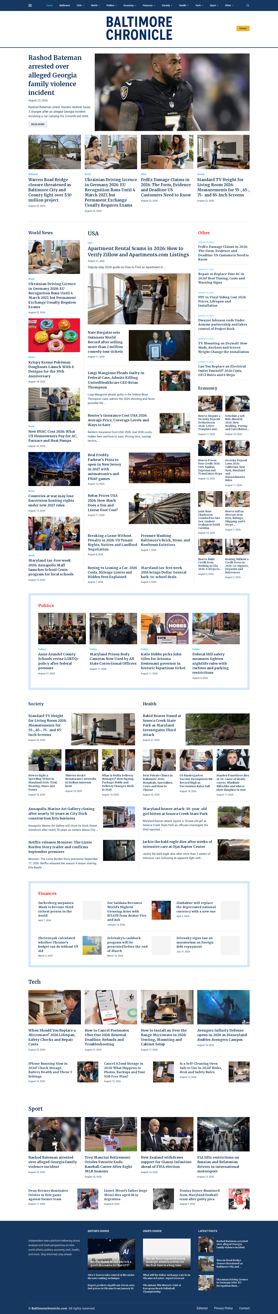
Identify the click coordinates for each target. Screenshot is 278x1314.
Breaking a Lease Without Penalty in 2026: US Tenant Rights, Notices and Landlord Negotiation (112, 542)
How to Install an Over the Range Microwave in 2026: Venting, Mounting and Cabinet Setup (164, 1037)
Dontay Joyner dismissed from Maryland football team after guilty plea (200, 1195)
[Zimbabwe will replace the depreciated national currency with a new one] (230, 910)
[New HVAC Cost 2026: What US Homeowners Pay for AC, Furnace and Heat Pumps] (54, 418)
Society (166, 5)
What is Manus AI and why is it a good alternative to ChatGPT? (111, 1263)
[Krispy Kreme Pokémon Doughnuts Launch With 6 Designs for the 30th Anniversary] (54, 351)
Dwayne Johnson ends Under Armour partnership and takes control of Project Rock (222, 324)
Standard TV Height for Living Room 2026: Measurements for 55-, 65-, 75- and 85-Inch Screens (47, 725)
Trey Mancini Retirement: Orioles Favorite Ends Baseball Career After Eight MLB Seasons (108, 1164)
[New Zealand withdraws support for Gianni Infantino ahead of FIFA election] (167, 1145)
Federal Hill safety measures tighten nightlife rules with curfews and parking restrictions (210, 663)
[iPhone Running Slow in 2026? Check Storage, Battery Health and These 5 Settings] (87, 1071)
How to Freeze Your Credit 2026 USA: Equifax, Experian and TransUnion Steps (210, 467)
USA (79, 5)
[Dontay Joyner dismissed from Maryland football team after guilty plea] (239, 1198)
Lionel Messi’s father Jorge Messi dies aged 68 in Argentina (125, 1195)
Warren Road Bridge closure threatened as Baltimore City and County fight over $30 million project (49, 189)
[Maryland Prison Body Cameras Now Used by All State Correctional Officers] (113, 642)
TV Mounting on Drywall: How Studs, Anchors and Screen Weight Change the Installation (223, 347)
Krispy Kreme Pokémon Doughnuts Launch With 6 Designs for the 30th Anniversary (51, 369)
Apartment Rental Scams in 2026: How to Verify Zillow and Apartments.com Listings (138, 251)
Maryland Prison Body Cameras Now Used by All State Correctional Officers (113, 659)
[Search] (248, 5)
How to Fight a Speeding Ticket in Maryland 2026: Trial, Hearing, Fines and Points (42, 783)
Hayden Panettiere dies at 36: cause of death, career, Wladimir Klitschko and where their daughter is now (233, 783)
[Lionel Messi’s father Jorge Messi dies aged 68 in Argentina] (163, 1198)
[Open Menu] (30, 5)
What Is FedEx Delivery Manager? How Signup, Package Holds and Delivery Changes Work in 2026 (118, 783)
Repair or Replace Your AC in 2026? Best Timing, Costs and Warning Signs (221, 278)
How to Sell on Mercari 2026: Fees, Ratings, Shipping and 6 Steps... (235, 518)
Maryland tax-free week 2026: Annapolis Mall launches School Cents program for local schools (51, 567)
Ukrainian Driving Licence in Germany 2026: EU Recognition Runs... (232, 1282)
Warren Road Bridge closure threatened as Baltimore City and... (230, 1263)
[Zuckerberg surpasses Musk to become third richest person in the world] (92, 910)
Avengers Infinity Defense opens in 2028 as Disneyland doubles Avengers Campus (222, 1035)
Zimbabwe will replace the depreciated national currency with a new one (196, 907)
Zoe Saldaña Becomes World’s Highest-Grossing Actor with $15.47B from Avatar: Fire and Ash (127, 911)
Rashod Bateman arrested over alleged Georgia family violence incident (55, 75)
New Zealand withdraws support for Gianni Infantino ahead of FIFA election (166, 1162)
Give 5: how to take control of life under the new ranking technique (111, 1277)
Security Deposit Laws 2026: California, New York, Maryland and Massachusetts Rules (236, 470)
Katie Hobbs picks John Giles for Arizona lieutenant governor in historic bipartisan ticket (163, 661)
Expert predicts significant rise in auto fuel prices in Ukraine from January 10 (111, 1287)
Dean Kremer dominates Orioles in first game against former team (48, 1195)
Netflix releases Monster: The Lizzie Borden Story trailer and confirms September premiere (60, 847)
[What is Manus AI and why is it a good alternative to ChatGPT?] (111, 1254)
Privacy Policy (223, 1308)
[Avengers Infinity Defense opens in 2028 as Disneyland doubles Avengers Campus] (223, 1018)
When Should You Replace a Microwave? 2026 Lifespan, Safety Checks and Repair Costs (51, 1037)
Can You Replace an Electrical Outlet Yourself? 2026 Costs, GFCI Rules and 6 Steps (222, 370)
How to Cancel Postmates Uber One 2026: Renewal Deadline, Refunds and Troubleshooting (107, 1037)
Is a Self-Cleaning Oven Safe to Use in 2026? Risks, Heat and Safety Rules (201, 1068)
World (94, 5)
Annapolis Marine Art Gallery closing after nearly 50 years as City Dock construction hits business (61, 813)
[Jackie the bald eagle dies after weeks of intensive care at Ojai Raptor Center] (234, 849)
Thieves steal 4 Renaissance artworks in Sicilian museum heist (80, 781)
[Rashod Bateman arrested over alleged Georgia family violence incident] (172, 92)
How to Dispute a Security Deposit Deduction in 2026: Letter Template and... (209, 422)
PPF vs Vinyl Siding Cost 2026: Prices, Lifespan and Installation (222, 301)
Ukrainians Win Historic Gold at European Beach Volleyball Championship (162, 1288)
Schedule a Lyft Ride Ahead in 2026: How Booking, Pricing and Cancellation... (237, 422)
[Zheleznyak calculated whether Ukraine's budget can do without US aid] (92, 945)
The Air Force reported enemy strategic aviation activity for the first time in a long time (165, 1262)
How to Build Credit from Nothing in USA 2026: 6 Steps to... (210, 564)
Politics (110, 5)
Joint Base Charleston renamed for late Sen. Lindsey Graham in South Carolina (209, 520)
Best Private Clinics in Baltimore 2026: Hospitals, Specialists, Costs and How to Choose (158, 783)
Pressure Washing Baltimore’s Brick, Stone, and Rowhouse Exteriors (165, 540)
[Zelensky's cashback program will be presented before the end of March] (161, 945)
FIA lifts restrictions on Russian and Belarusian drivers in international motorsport (218, 1164)
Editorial (202, 1308)
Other (228, 5)
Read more (38, 124)
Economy (129, 5)
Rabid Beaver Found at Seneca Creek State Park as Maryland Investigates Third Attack (162, 725)
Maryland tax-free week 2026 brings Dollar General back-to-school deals (163, 572)
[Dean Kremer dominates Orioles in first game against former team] (87, 1198)
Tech (198, 5)
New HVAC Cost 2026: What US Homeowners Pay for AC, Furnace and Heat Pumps (52, 436)
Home (49, 5)
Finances (148, 5)
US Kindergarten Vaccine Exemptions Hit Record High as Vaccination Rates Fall (196, 781)
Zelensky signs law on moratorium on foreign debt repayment (195, 942)
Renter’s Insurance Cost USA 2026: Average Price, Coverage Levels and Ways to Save (118, 420)
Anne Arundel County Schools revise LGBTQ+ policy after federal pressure (58, 661)
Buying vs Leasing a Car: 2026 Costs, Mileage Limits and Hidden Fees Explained (112, 572)
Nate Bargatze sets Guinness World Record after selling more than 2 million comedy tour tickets (105, 342)
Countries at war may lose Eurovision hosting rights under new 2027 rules (51, 500)
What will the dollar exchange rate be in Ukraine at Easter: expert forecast (166, 1277)
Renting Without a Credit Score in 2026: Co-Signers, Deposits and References (237, 566)
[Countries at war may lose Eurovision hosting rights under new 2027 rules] (54, 482)
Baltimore (65, 5)
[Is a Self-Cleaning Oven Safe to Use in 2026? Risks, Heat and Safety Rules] (239, 1071)
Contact (243, 28)
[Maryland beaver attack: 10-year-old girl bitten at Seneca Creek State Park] (234, 817)
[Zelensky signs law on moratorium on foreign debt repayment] (230, 945)
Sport (213, 5)
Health (182, 5)
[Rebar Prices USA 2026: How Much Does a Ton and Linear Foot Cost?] (159, 508)
